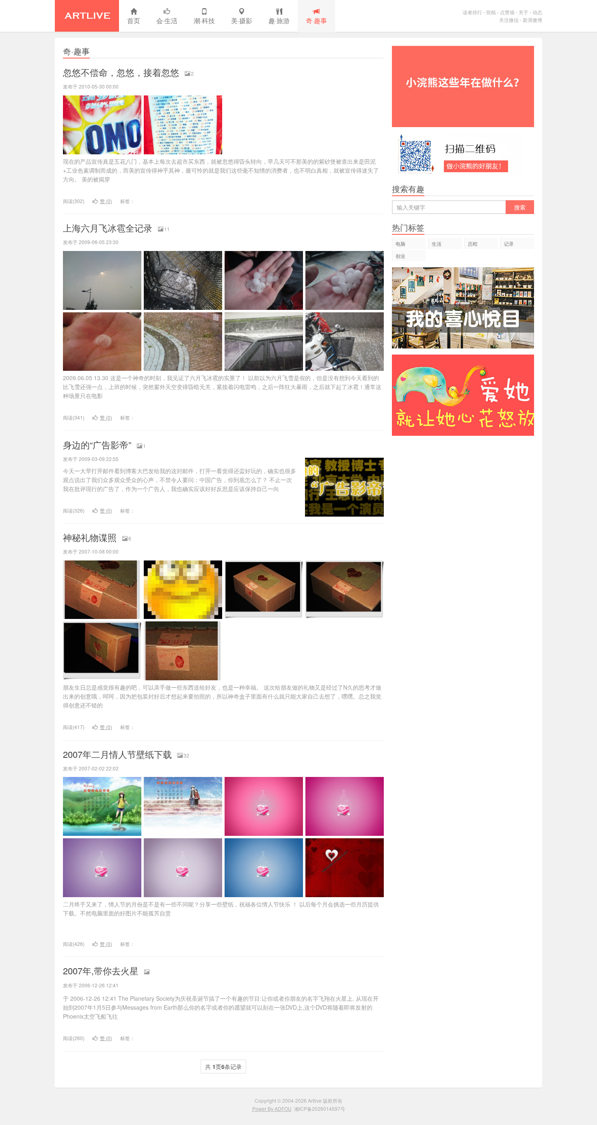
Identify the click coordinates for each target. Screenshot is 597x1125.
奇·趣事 (316, 20)
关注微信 (509, 19)
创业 (400, 255)
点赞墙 (507, 12)
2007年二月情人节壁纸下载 (117, 754)
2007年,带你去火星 (100, 970)
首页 (133, 20)
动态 (537, 12)
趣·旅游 (279, 20)
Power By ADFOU (272, 1108)
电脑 (400, 243)
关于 (523, 12)
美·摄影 (241, 20)
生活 (436, 243)
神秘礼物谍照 (90, 537)
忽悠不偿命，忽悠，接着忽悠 (121, 72)
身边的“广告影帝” (97, 444)
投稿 (491, 12)
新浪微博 (532, 19)
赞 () (106, 200)
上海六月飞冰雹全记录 (107, 227)
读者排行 (472, 12)
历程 (473, 243)
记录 (509, 243)
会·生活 (166, 20)
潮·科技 (204, 20)
